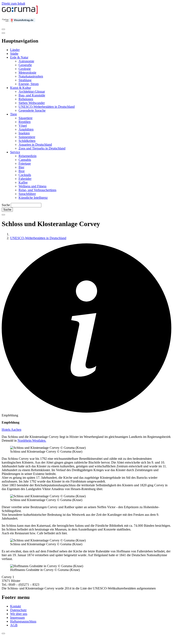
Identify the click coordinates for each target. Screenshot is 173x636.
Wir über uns (18, 614)
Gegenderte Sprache (32, 110)
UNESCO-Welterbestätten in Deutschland (47, 106)
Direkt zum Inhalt (13, 3)
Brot (21, 171)
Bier (21, 167)
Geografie (25, 65)
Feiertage (25, 163)
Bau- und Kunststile (32, 95)
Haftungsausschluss (23, 621)
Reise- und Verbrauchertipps (37, 190)
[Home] (20, 13)
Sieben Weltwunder (32, 103)
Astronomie (26, 61)
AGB (14, 625)
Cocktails (25, 175)
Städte (14, 53)
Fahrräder (25, 178)
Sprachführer (27, 194)
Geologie (25, 69)
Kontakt (15, 606)
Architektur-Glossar (32, 91)
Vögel (23, 125)
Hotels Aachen (11, 429)
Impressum (17, 617)
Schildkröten (27, 141)
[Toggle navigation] (3, 29)
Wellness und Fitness (32, 186)
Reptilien (25, 122)
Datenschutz (18, 610)
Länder (15, 50)
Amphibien (26, 129)
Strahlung (25, 80)
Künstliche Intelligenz (33, 197)
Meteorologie (27, 72)
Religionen (26, 99)
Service (15, 152)
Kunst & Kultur (20, 87)
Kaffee (23, 182)
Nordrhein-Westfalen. (32, 440)
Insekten (24, 133)
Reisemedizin (27, 156)
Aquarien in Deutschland (35, 144)
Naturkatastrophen (31, 76)
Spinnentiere (27, 137)
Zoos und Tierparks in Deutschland (42, 148)
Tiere (13, 114)
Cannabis (25, 159)
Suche (6, 205)
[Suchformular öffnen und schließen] (3, 214)
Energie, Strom (29, 84)
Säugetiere (25, 118)
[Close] (3, 33)
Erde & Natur (19, 57)
